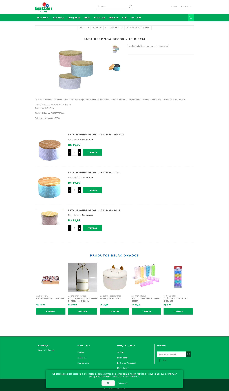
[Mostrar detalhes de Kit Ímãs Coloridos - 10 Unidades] (178, 277)
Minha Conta (186, 7)
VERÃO (87, 17)
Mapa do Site (123, 368)
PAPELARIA (136, 17)
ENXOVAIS (113, 17)
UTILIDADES (99, 17)
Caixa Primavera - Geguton (50, 298)
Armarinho (43, 17)
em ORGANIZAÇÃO (139, 296)
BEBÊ (124, 17)
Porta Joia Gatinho (110, 298)
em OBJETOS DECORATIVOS (110, 296)
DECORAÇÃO (58, 17)
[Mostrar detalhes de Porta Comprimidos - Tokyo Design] (146, 277)
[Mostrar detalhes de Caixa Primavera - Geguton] (50, 277)
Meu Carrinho (83, 363)
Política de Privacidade (126, 363)
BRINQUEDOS (74, 17)
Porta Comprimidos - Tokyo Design (146, 299)
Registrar (175, 7)
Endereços (81, 357)
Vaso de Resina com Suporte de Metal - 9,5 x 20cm (82, 299)
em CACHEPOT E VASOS (77, 296)
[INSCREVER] (188, 354)
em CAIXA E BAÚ (42, 296)
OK (108, 383)
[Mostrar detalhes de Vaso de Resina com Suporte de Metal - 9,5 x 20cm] (82, 277)
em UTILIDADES (169, 296)
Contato (120, 352)
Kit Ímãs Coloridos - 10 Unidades (175, 299)
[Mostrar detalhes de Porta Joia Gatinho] (114, 277)
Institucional (122, 357)
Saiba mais (122, 383)
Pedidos (80, 352)
